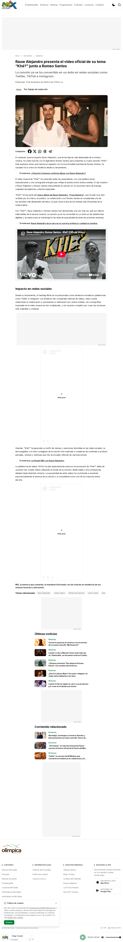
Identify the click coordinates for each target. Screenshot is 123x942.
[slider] (113, 937)
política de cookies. (15, 917)
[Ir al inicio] (9, 5)
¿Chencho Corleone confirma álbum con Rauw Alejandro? (58, 173)
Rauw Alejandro (44, 593)
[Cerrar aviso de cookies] (56, 903)
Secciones (28, 56)
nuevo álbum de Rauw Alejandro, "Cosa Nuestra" (60, 195)
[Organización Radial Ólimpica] (11, 848)
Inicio (17, 56)
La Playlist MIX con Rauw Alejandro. (48, 460)
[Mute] (102, 937)
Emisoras (44, 5)
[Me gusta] (30, 939)
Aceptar (9, 922)
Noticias (54, 5)
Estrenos (39, 56)
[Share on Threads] (45, 151)
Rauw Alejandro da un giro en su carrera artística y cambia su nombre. (64, 223)
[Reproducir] (83, 937)
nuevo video (93, 593)
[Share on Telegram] (50, 151)
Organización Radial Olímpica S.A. (42, 908)
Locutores (89, 5)
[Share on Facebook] (30, 151)
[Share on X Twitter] (34, 151)
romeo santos (59, 593)
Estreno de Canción (76, 593)
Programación (66, 5)
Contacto (99, 5)
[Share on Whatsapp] (40, 151)
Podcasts (78, 5)
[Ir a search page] (119, 4)
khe (103, 593)
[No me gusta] (33, 939)
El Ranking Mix (31, 5)
